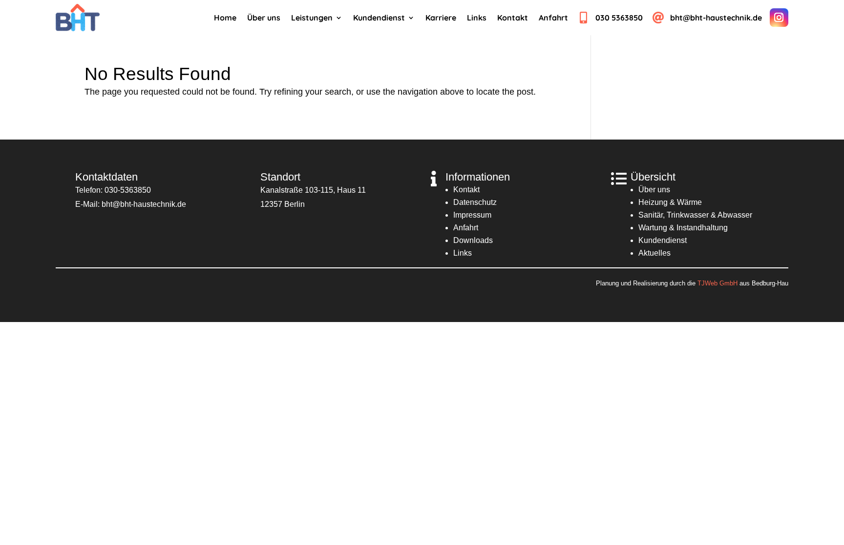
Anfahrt (465, 227)
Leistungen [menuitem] (312, 18)
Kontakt (466, 189)
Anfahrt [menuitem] (553, 18)
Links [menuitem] (476, 18)
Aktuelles (654, 253)
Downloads (473, 240)
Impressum (472, 215)
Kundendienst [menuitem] (379, 18)
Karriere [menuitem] (440, 18)
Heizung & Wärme (670, 202)
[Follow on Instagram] (779, 17)
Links (462, 253)
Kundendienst (662, 240)
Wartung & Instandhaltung (683, 227)
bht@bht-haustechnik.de (144, 204)
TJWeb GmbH (717, 283)
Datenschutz (475, 202)
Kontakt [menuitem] (512, 18)
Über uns (654, 189)
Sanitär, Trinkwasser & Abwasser (695, 215)
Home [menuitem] (225, 18)
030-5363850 (128, 190)
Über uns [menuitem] (263, 18)
